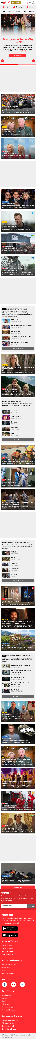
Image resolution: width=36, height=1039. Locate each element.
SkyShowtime (6, 995)
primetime (18, 11)
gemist (25, 11)
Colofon (4, 1001)
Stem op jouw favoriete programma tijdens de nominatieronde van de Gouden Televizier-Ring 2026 (18, 43)
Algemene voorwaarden (10, 1020)
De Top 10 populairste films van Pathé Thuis (18, 542)
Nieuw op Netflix (7, 946)
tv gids (4, 11)
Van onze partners (8, 1007)
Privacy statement (8, 1023)
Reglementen (6, 968)
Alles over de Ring (8, 974)
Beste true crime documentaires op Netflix (18, 656)
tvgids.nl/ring (29, 55)
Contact (4, 998)
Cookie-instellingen (9, 1029)
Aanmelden (31, 906)
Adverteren (6, 1004)
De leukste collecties (9, 955)
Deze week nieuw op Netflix (13, 401)
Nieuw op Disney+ (8, 949)
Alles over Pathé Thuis (9, 952)
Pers (3, 971)
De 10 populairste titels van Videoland (16, 309)
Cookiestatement (8, 1026)
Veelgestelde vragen (9, 965)
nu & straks (11, 11)
